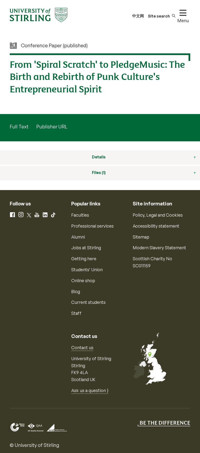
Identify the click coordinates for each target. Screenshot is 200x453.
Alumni (78, 237)
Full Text (19, 127)
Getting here (83, 258)
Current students (88, 302)
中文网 (138, 15)
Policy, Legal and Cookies (158, 215)
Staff (76, 313)
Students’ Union (87, 269)
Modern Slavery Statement (159, 247)
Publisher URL (51, 127)
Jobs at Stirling (86, 247)
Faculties (80, 215)
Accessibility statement (156, 226)
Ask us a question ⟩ (90, 390)
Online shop (83, 280)
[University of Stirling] (38, 14)
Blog (75, 291)
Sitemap (141, 237)
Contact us (82, 347)
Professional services (92, 226)
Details (99, 156)
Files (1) (99, 172)
